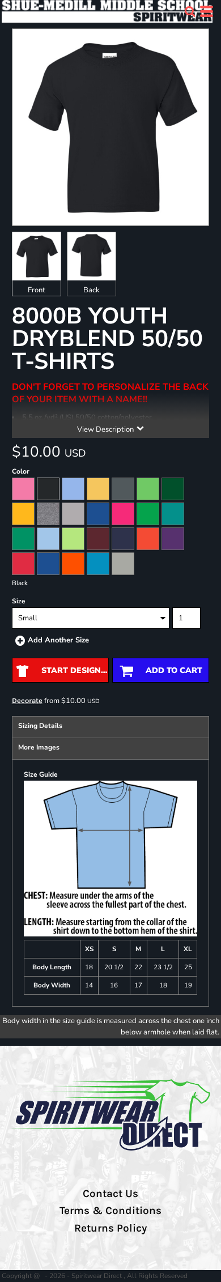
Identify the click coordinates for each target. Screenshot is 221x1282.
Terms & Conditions (111, 1210)
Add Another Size (58, 640)
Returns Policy (110, 1228)
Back (91, 290)
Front (36, 290)
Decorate (27, 700)
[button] (190, 11)
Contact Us (110, 1193)
